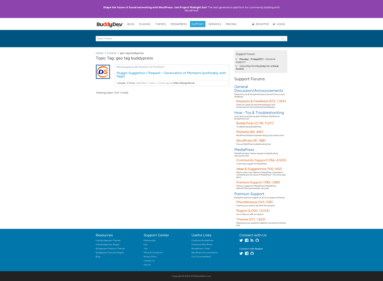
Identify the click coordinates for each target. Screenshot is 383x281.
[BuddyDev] (110, 24)
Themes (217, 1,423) (250, 219)
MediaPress (179, 24)
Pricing (231, 24)
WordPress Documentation (205, 252)
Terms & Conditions (153, 252)
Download (202, 240)
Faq (145, 244)
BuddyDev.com (203, 276)
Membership (150, 240)
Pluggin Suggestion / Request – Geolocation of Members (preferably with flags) (171, 74)
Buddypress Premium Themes (110, 248)
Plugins (145, 24)
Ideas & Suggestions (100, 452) (259, 169)
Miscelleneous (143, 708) (254, 202)
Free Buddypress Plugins (108, 244)
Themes (160, 24)
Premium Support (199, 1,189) (258, 182)
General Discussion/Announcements (258, 88)
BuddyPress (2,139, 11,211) (255, 123)
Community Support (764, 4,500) (261, 160)
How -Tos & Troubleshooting (259, 112)
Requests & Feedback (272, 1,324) (261, 101)
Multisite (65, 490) (249, 132)
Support (198, 24)
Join (146, 248)
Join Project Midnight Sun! (155, 7)
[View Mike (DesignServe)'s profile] (103, 78)
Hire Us (147, 264)
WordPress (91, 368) (251, 140)
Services (214, 24)
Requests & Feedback (151, 66)
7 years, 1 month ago (158, 83)
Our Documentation (201, 256)
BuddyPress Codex (201, 248)
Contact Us (149, 260)
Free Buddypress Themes (108, 240)
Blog (130, 24)
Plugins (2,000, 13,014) (253, 211)
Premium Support (249, 193)
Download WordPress (202, 244)
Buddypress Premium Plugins (110, 252)
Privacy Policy (150, 256)
